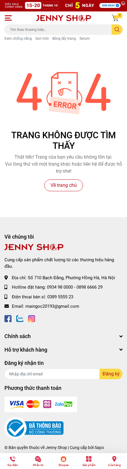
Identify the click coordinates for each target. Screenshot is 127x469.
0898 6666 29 (89, 287)
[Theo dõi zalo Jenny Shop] (19, 318)
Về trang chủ (64, 185)
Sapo (99, 447)
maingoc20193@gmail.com (52, 306)
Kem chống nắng (18, 38)
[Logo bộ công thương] (34, 427)
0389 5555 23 (60, 297)
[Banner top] (63, 5)
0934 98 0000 (60, 287)
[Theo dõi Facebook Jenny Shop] (8, 318)
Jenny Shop (56, 447)
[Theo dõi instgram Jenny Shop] (31, 318)
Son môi (42, 38)
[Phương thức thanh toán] (40, 404)
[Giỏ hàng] (115, 17)
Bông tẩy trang (64, 38)
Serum (84, 38)
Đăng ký (111, 374)
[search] (117, 29)
